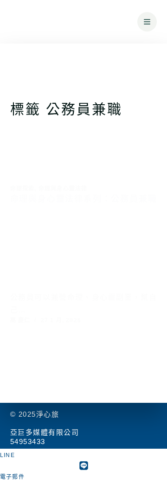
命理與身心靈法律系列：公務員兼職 (83, 198)
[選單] (147, 22)
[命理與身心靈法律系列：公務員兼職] (83, 252)
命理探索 (22, 188)
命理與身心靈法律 (63, 188)
